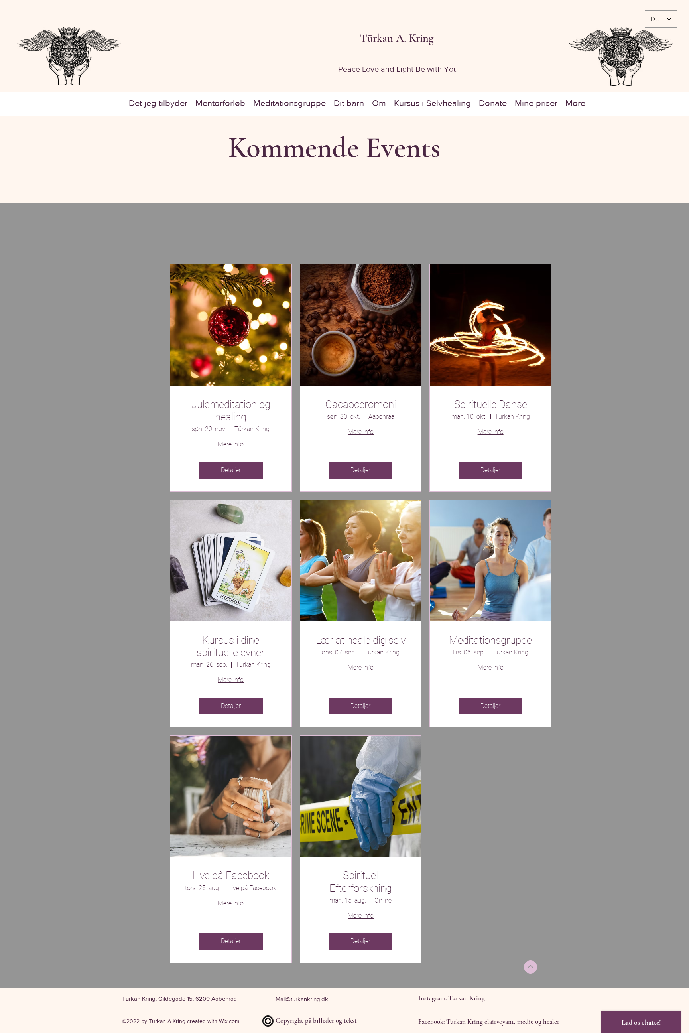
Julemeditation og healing (230, 410)
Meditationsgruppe (490, 640)
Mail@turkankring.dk (302, 999)
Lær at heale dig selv (361, 640)
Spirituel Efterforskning (360, 881)
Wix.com (229, 1021)
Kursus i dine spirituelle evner (231, 646)
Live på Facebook (231, 875)
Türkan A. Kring (397, 38)
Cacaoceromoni (360, 404)
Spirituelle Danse (490, 404)
